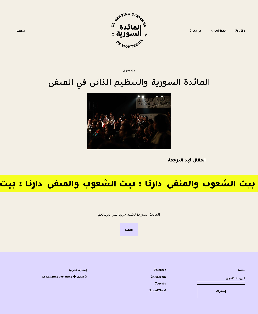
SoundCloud (157, 290)
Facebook (160, 270)
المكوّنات (219, 31)
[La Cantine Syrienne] (129, 31)
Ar (243, 31)
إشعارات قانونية (78, 270)
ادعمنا (20, 31)
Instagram (158, 277)
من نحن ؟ (195, 31)
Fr (236, 31)
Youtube (160, 283)
